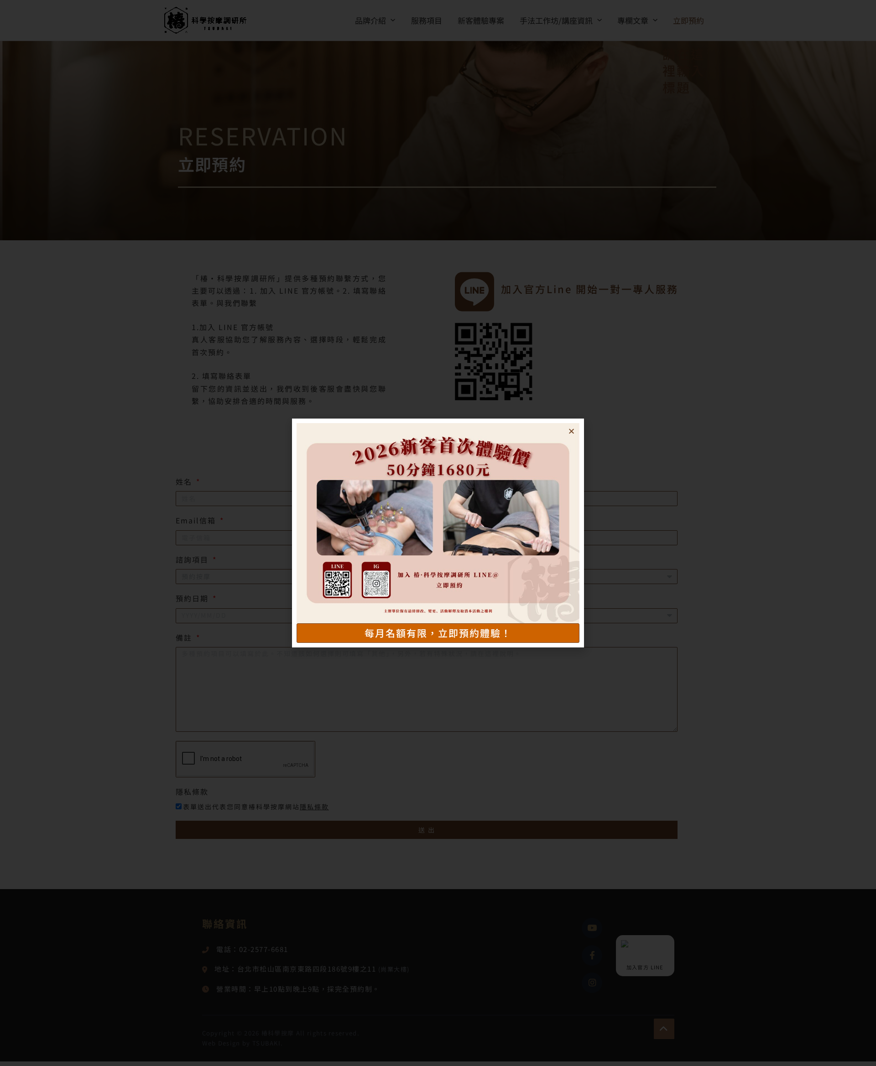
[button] (571, 431)
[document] (438, 533)
